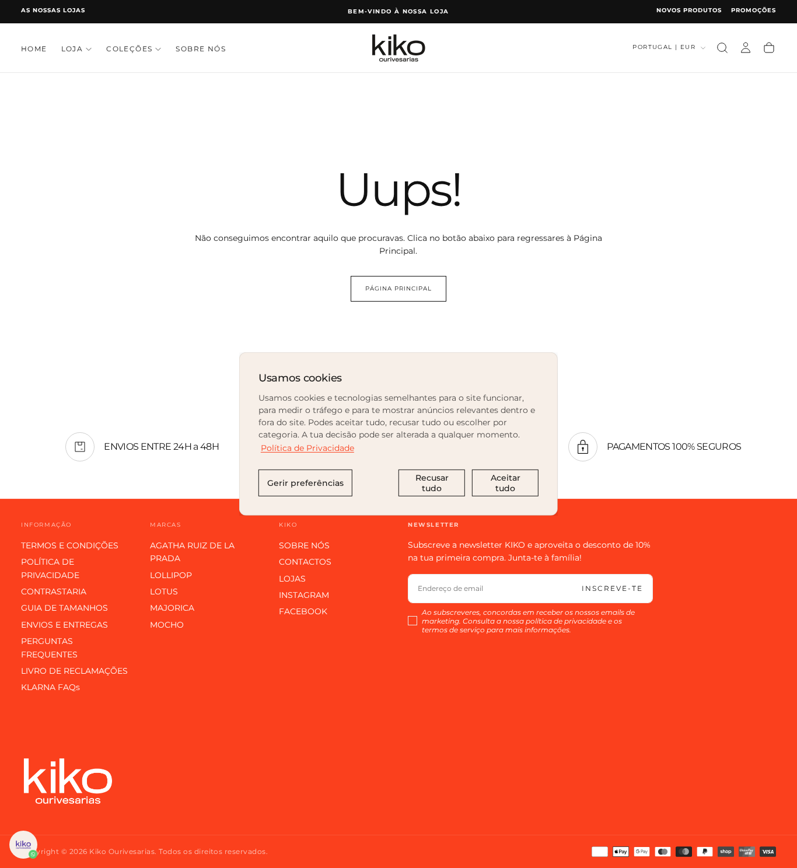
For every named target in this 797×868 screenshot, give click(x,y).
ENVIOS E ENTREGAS (64, 625)
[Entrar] (746, 47)
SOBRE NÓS (201, 48)
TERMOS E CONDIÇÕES (69, 545)
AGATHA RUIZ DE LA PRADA (192, 552)
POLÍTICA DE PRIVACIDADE (50, 568)
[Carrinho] (769, 47)
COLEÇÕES (129, 48)
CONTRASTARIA (53, 591)
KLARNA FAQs (50, 687)
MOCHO (167, 625)
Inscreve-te (612, 588)
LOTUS (164, 591)
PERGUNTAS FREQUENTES (49, 647)
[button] (722, 47)
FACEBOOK (303, 611)
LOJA (72, 48)
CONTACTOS (305, 561)
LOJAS (292, 578)
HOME (34, 48)
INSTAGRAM (304, 595)
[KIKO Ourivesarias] (67, 781)
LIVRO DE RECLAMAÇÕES (74, 671)
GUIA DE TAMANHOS (64, 608)
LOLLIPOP (171, 575)
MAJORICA (172, 608)
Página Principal (398, 288)
